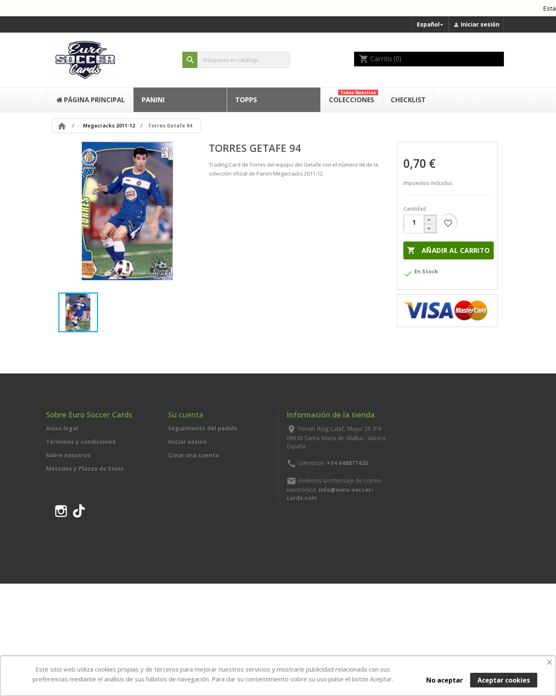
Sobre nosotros (68, 455)
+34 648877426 (347, 462)
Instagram (61, 509)
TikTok (79, 509)
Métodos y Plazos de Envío (85, 468)
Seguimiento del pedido (203, 428)
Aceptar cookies (503, 680)
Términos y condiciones (81, 442)
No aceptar (444, 680)
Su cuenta (186, 414)
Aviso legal (62, 428)
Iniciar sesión (187, 442)
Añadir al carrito (448, 250)
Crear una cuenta (193, 455)
